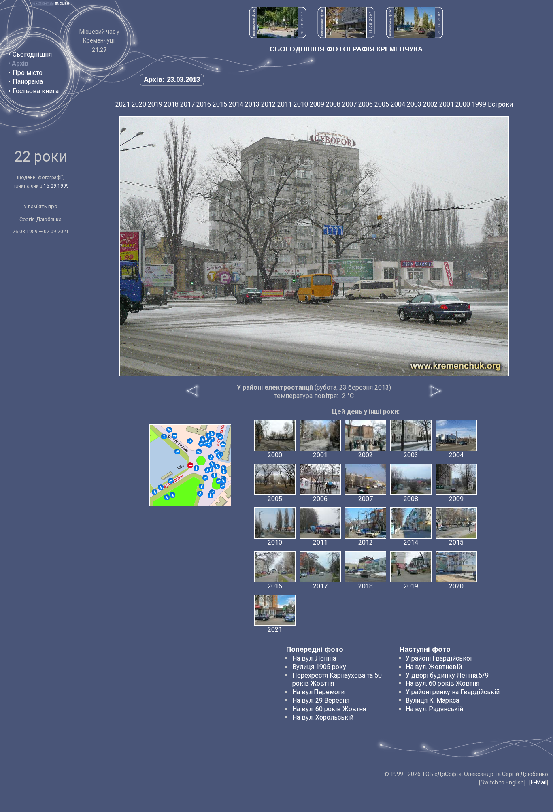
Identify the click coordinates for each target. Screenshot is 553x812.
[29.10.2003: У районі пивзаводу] (414, 36)
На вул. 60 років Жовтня (329, 709)
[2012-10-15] (171, 481)
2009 (317, 104)
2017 (187, 104)
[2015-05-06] (214, 475)
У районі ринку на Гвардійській (453, 692)
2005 (381, 104)
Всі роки (500, 104)
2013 (252, 104)
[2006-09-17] (169, 430)
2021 (122, 104)
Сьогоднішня (32, 54)
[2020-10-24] (155, 492)
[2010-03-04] (219, 481)
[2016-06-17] (205, 478)
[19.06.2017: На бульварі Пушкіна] (277, 36)
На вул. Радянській (434, 709)
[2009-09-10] (207, 470)
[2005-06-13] (223, 486)
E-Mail (539, 782)
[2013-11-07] (201, 444)
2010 (301, 104)
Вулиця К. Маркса (432, 700)
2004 (398, 104)
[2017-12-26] (177, 452)
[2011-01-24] (190, 441)
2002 (430, 104)
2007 (349, 104)
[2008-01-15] (219, 456)
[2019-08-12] (224, 471)
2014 (236, 104)
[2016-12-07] (223, 444)
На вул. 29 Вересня (320, 700)
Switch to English (502, 782)
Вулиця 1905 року (319, 667)
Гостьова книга (36, 91)
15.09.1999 (56, 186)
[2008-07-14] (223, 481)
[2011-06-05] (221, 437)
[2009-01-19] (172, 495)
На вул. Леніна (314, 658)
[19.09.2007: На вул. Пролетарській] (346, 36)
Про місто (28, 73)
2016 (203, 104)
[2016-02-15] (217, 466)
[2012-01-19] (167, 497)
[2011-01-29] (164, 437)
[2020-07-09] (210, 495)
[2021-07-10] (211, 457)
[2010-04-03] (199, 452)
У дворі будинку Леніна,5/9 (447, 675)
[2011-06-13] (200, 494)
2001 (446, 104)
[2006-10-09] (202, 486)
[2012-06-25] (174, 436)
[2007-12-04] (212, 464)
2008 (333, 104)
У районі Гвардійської (439, 658)
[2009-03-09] (196, 468)
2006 (365, 104)
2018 (171, 104)
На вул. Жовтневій (434, 667)
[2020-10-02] (206, 443)
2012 (268, 104)
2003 (414, 104)
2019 (155, 104)
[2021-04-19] (212, 433)
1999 (479, 104)
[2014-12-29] (217, 452)
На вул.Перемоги (318, 692)
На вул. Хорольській (322, 717)
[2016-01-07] (161, 487)
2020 (139, 104)
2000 (462, 104)
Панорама (28, 81)
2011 (284, 104)
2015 (220, 104)
